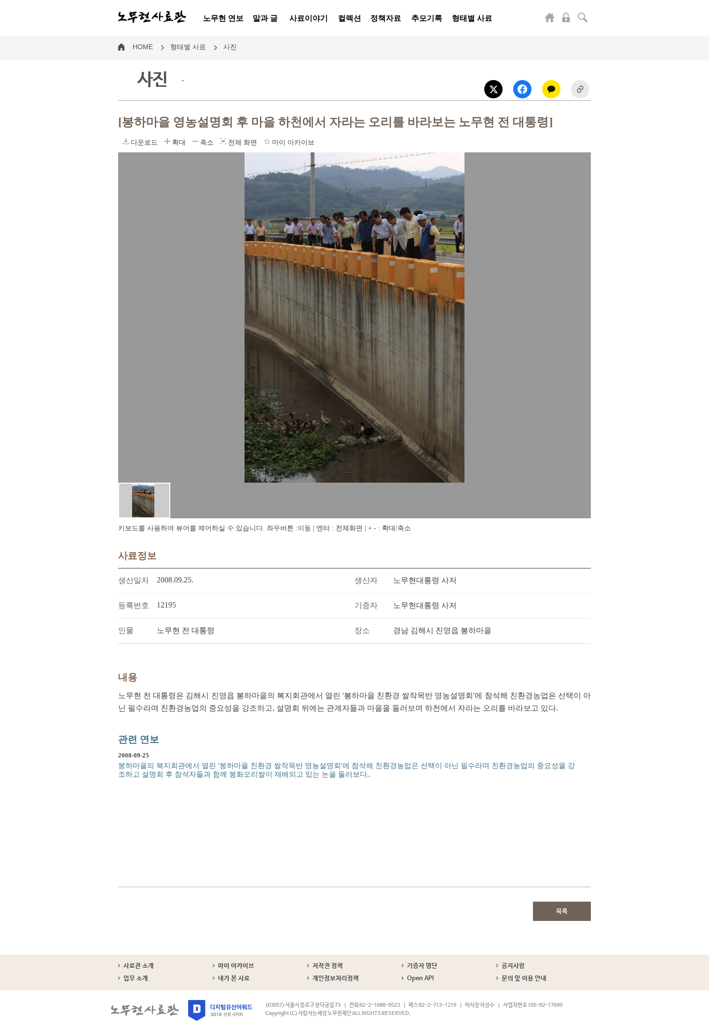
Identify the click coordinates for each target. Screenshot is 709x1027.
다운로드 (126, 141)
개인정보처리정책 (336, 978)
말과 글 (265, 18)
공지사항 (513, 966)
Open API (420, 978)
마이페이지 (550, 17)
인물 (126, 630)
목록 (562, 911)
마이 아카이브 (236, 966)
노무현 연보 (223, 18)
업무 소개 (135, 978)
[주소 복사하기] (580, 89)
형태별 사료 (472, 18)
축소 (195, 141)
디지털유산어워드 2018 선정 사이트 (220, 1010)
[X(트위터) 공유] (493, 89)
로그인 (566, 17)
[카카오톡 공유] (551, 89)
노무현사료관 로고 (152, 17)
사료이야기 (308, 18)
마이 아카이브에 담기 (267, 141)
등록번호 (133, 605)
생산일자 (133, 580)
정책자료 (385, 18)
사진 (230, 46)
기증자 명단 (422, 966)
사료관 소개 (138, 966)
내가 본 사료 (234, 978)
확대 (167, 141)
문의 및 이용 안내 (524, 978)
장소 (362, 630)
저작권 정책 (328, 966)
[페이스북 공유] (522, 89)
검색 (582, 17)
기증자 (366, 605)
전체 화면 (223, 141)
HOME (143, 46)
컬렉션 (349, 18)
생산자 (366, 580)
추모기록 (426, 18)
